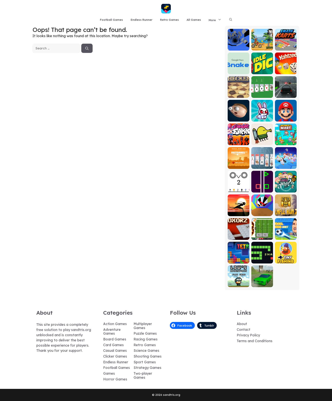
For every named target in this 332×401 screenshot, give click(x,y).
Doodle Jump (262, 140)
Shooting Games (148, 356)
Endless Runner (141, 20)
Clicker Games (115, 356)
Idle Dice (262, 71)
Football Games (111, 20)
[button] (230, 20)
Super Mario (285, 119)
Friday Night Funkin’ (238, 140)
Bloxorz (238, 237)
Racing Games (146, 339)
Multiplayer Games (143, 326)
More (212, 20)
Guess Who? (286, 190)
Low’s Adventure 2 (238, 282)
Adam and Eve (238, 164)
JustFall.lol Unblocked (286, 164)
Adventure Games (112, 331)
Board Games (114, 339)
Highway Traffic (285, 93)
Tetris (238, 261)
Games (109, 373)
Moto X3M (262, 48)
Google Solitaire (262, 93)
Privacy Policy (248, 335)
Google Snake (238, 69)
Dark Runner (238, 213)
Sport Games (145, 362)
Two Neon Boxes (262, 188)
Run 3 (238, 48)
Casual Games (115, 350)
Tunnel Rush (262, 213)
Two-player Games (143, 375)
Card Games (113, 345)
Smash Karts (285, 48)
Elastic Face (238, 119)
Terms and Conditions (254, 341)
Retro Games (169, 20)
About (242, 324)
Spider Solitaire (262, 164)
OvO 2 (238, 190)
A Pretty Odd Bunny (262, 117)
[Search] (87, 48)
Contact (243, 329)
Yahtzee (286, 71)
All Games (194, 20)
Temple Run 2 (286, 211)
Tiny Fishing (286, 261)
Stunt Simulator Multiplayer (262, 281)
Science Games (146, 350)
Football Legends (285, 235)
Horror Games (115, 379)
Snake (262, 261)
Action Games (115, 324)
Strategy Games (147, 367)
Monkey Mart (286, 142)
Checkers (239, 95)
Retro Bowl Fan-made (262, 235)
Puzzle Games (145, 333)
